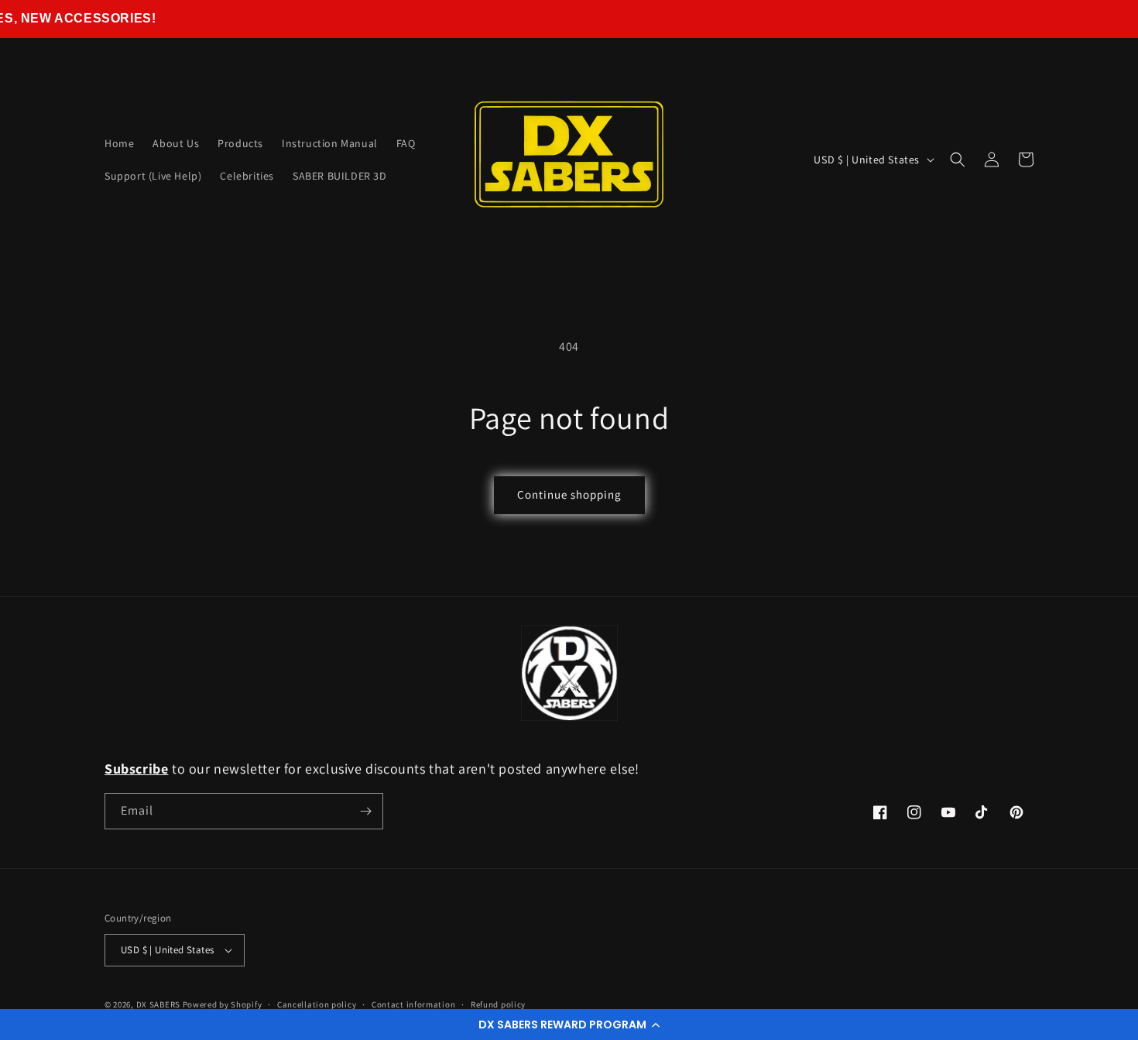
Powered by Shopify (222, 1004)
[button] (569, 1024)
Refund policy (498, 1004)
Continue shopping (569, 494)
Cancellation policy (316, 1004)
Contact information (413, 1004)
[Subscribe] (365, 811)
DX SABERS (158, 1004)
